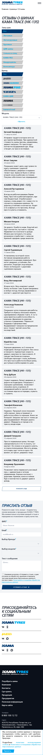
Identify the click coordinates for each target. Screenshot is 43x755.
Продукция (7, 695)
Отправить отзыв (20, 587)
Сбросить (21, 121)
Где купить (7, 692)
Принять (7, 751)
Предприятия (8, 698)
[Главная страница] (12, 3)
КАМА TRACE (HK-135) (17, 128)
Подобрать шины (10, 681)
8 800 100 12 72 (9, 715)
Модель (5, 114)
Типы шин (6, 28)
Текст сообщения (9, 559)
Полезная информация (12, 702)
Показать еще (21, 488)
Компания (6, 685)
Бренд (4, 71)
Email (4, 530)
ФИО (4, 522)
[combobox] (21, 543)
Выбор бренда (9, 539)
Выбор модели (9, 549)
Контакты (6, 688)
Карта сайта (7, 705)
